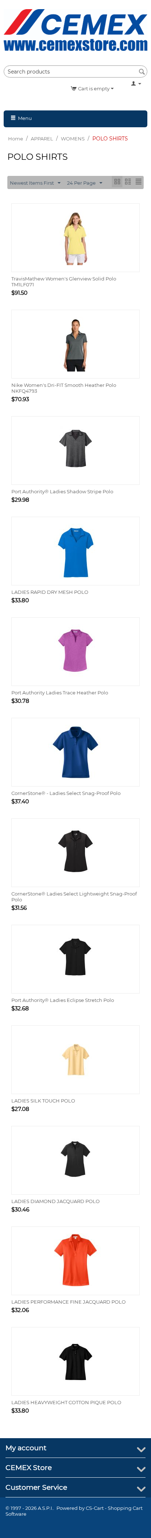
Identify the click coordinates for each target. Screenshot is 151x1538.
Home (15, 139)
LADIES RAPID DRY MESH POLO (49, 592)
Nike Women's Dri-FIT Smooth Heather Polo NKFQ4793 (63, 388)
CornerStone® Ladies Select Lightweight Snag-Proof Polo (74, 896)
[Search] (142, 72)
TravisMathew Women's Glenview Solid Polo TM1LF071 (63, 281)
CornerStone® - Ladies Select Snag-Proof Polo (66, 793)
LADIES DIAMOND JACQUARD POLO (55, 1201)
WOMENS (73, 139)
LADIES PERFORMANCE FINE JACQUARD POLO (68, 1302)
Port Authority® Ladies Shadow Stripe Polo (62, 491)
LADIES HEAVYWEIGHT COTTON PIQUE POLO (66, 1402)
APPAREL (42, 139)
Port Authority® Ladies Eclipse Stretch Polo (62, 1000)
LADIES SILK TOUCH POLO (43, 1101)
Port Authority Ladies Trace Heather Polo (59, 693)
